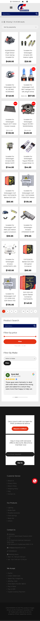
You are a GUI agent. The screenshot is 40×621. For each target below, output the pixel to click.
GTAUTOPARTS (10, 608)
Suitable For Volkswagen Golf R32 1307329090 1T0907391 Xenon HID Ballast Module (27, 196)
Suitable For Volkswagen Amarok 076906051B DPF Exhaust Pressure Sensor (28, 230)
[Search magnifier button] (36, 14)
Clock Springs (12, 515)
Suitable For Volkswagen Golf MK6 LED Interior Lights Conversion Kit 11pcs (10, 229)
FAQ (9, 491)
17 (31, 311)
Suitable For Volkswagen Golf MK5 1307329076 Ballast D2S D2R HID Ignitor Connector (9, 196)
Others (10, 521)
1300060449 (12, 551)
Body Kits (11, 518)
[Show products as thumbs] (2, 22)
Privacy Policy (12, 483)
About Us (11, 480)
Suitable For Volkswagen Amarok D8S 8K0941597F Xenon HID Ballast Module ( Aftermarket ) (9, 163)
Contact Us (11, 494)
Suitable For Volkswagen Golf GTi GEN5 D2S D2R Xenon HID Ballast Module (10, 298)
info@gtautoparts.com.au (17, 547)
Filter (20, 341)
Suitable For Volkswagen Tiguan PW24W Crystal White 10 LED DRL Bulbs (28, 161)
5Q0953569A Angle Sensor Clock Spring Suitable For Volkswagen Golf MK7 (10, 56)
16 (27, 311)
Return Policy (12, 486)
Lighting (10, 507)
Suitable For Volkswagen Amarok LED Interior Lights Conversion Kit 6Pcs (28, 56)
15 (23, 311)
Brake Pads (11, 510)
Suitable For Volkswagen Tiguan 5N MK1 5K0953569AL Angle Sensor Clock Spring (27, 125)
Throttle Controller (14, 513)
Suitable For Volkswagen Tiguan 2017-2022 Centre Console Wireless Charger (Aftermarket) (9, 125)
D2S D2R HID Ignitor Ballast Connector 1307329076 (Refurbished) (28, 297)
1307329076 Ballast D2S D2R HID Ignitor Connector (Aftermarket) (28, 264)
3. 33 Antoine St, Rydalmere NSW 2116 (20, 544)
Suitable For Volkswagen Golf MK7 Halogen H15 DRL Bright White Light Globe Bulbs (27, 89)
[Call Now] (34, 480)
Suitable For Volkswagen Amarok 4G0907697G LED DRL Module (9, 264)
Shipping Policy (13, 488)
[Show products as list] (4, 22)
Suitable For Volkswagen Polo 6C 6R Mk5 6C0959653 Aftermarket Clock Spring (9, 90)
